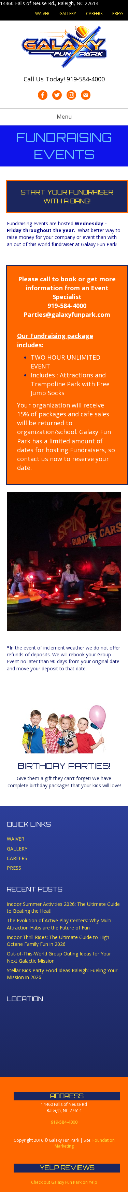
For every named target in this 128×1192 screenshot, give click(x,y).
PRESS (117, 13)
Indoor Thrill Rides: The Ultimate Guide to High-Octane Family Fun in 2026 (59, 940)
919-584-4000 (86, 79)
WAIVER (42, 13)
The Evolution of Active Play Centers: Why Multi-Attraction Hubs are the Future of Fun (60, 923)
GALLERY (67, 13)
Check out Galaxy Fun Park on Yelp (64, 1182)
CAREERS (94, 13)
